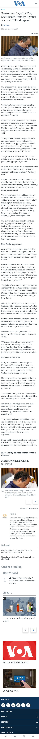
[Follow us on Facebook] (3, 705)
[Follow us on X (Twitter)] (8, 705)
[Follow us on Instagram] (18, 705)
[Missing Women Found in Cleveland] (19, 478)
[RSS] (23, 705)
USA (3, 9)
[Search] (33, 736)
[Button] (34, 33)
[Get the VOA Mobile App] (19, 650)
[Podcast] (28, 705)
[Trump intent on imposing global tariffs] (19, 606)
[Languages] (24, 736)
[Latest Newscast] (6, 736)
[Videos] (15, 736)
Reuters (6, 25)
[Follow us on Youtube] (13, 705)
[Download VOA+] (19, 678)
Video (6, 592)
